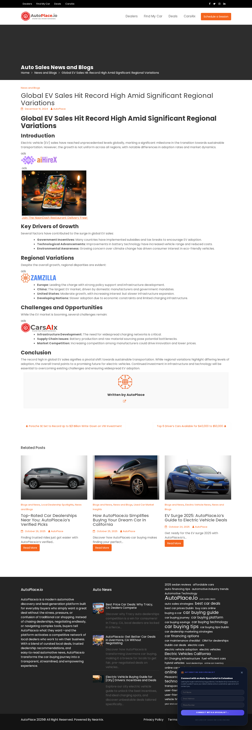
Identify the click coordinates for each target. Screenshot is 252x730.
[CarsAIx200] (39, 327)
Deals (57, 4)
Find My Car (43, 4)
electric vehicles (210, 649)
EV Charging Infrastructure (182, 658)
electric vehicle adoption (181, 649)
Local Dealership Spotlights (57, 504)
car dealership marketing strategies (189, 631)
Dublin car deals (175, 645)
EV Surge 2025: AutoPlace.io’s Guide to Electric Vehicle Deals (196, 518)
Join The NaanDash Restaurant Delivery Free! (55, 218)
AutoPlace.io (181, 598)
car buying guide (201, 612)
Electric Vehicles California (188, 654)
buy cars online (205, 608)
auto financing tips (177, 589)
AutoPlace (59, 109)
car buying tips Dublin (214, 627)
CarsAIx (69, 4)
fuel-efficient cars (214, 658)
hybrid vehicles (174, 663)
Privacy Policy (153, 719)
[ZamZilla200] (39, 278)
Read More (30, 548)
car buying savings (177, 622)
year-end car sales (174, 704)
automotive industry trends (210, 589)
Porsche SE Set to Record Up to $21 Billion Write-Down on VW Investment (75, 426)
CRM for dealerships (215, 640)
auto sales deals (207, 599)
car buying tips (182, 626)
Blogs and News (30, 504)
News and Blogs (30, 88)
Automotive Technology (181, 593)
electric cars (196, 645)
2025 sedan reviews (178, 584)
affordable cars (203, 584)
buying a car (173, 613)
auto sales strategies (179, 604)
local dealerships (194, 663)
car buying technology (210, 622)
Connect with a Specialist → (212, 712)
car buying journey (177, 617)
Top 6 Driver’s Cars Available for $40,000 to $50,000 (190, 426)
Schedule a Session (216, 16)
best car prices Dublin (179, 608)
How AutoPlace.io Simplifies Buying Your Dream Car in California (121, 520)
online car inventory (214, 663)
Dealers (27, 4)
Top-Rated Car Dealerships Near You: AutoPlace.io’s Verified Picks (49, 520)
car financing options (182, 636)
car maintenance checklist (182, 640)
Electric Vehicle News (198, 504)
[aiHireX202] (39, 160)
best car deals (207, 603)
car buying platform (207, 617)
